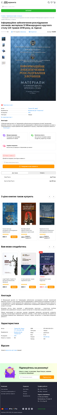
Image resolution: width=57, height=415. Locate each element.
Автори (25, 393)
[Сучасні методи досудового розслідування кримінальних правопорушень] (10, 214)
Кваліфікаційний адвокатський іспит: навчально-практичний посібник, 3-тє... (27, 230)
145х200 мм (46, 336)
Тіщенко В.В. (31, 108)
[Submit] (2, 6)
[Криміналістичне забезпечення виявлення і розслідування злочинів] (47, 214)
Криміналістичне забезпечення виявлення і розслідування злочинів (47, 230)
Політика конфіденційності (8, 391)
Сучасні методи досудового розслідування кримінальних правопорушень (10, 230)
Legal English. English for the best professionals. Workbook (9, 280)
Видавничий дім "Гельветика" (36, 110)
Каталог (28, 10)
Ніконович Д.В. (20, 330)
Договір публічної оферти (8, 393)
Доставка (15, 173)
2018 (29, 112)
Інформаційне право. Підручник (45, 279)
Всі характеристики (6, 117)
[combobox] (28, 6)
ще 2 (36, 108)
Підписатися (47, 377)
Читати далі (6, 127)
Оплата (42, 173)
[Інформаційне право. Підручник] (47, 264)
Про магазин (4, 389)
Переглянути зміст (8, 105)
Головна (3, 16)
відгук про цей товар (11, 350)
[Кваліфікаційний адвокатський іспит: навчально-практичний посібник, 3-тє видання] (28, 214)
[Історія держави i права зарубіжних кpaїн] (28, 264)
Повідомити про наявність (29, 166)
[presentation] (49, 196)
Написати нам (41, 408)
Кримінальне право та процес (14, 16)
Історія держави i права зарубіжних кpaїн (27, 279)
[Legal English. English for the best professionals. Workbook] (10, 264)
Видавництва (26, 396)
